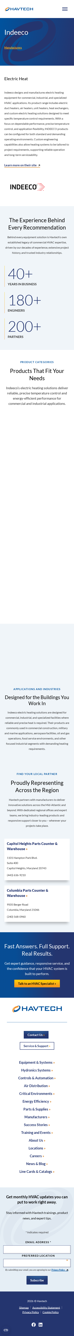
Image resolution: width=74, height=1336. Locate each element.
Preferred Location (38, 1255)
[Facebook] (33, 1324)
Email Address (38, 1242)
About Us (36, 1140)
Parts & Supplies (35, 1109)
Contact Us (35, 1035)
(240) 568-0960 (16, 916)
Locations (36, 1148)
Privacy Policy (58, 1269)
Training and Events (36, 1132)
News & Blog (35, 1164)
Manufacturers (13, 47)
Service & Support (36, 1046)
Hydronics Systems (36, 1070)
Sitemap (24, 1307)
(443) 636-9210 (16, 875)
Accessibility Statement (46, 1307)
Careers (36, 1156)
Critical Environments (35, 1093)
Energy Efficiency (36, 1101)
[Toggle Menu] (65, 9)
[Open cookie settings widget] (6, 1330)
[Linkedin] (40, 1324)
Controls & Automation (35, 1078)
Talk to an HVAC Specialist (36, 983)
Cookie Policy (51, 1312)
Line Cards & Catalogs (35, 1171)
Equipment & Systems (35, 1062)
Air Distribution (36, 1086)
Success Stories (36, 1125)
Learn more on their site (20, 165)
